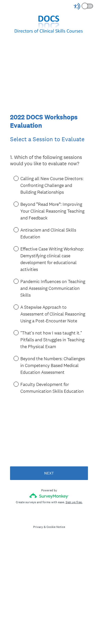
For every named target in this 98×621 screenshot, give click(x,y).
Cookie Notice (55, 527)
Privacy (38, 527)
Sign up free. (74, 502)
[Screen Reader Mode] (83, 6)
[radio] (12, 178)
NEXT (49, 473)
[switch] (93, 5)
